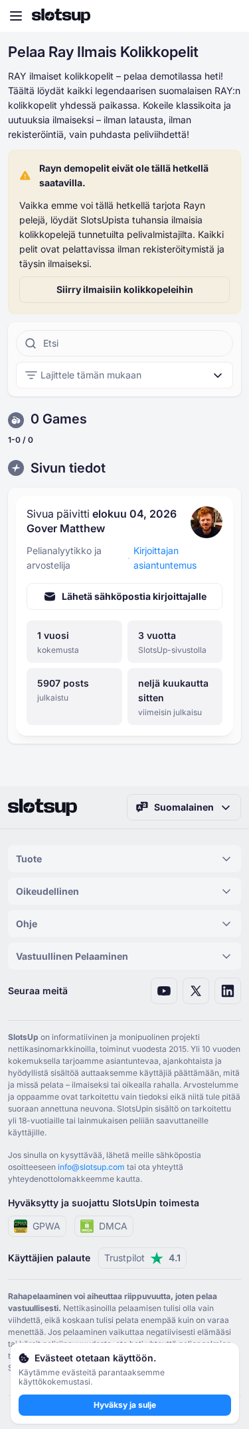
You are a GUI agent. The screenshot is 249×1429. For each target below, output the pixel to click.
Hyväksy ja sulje (125, 1405)
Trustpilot (142, 1257)
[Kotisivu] (61, 16)
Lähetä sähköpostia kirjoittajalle (134, 596)
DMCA (113, 1225)
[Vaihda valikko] (16, 16)
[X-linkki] (196, 991)
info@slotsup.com (91, 1167)
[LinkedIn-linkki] (227, 991)
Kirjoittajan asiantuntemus (165, 558)
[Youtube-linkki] (164, 991)
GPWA (46, 1225)
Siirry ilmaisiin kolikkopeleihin (124, 289)
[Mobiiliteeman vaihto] (226, 16)
